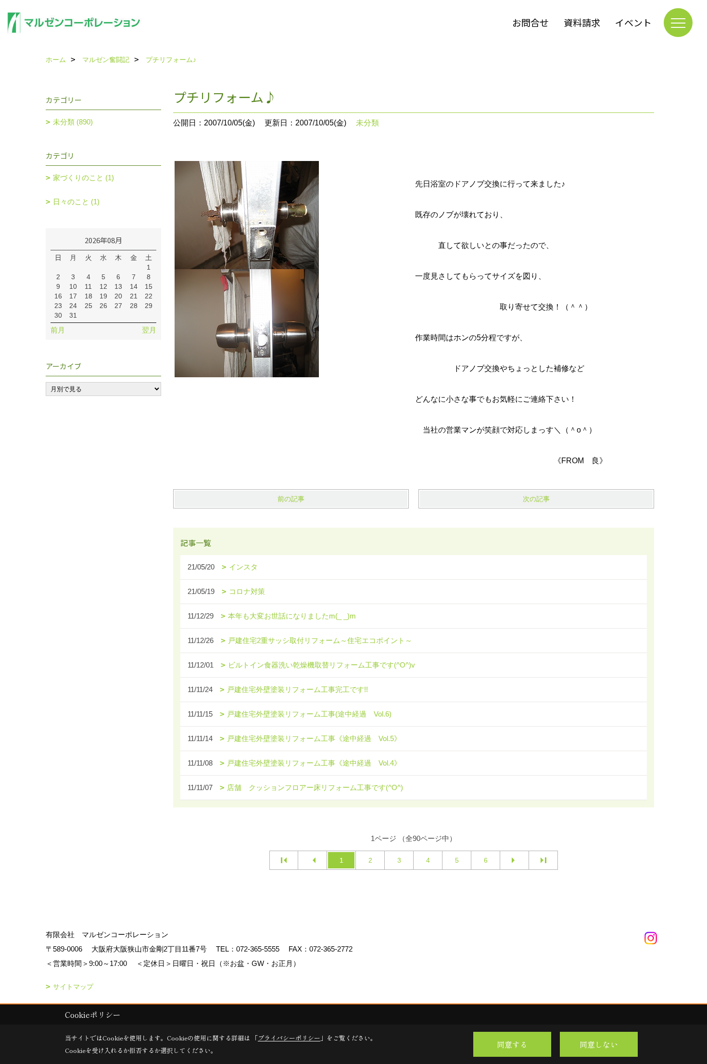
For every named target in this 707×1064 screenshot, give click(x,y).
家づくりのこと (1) (83, 177)
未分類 (367, 123)
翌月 (149, 330)
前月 (57, 330)
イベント (633, 22)
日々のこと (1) (76, 202)
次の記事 (536, 499)
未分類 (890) (73, 122)
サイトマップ (73, 986)
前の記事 (291, 499)
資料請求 (582, 22)
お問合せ (530, 22)
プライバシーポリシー (289, 1037)
